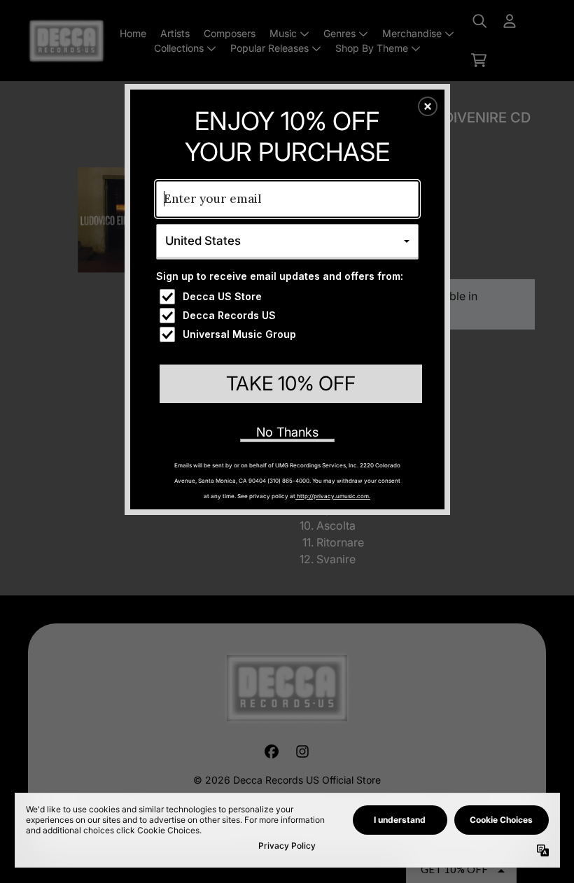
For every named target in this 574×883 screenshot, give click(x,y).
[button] (427, 106)
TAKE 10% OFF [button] (291, 383)
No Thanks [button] (287, 432)
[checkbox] (289, 296)
